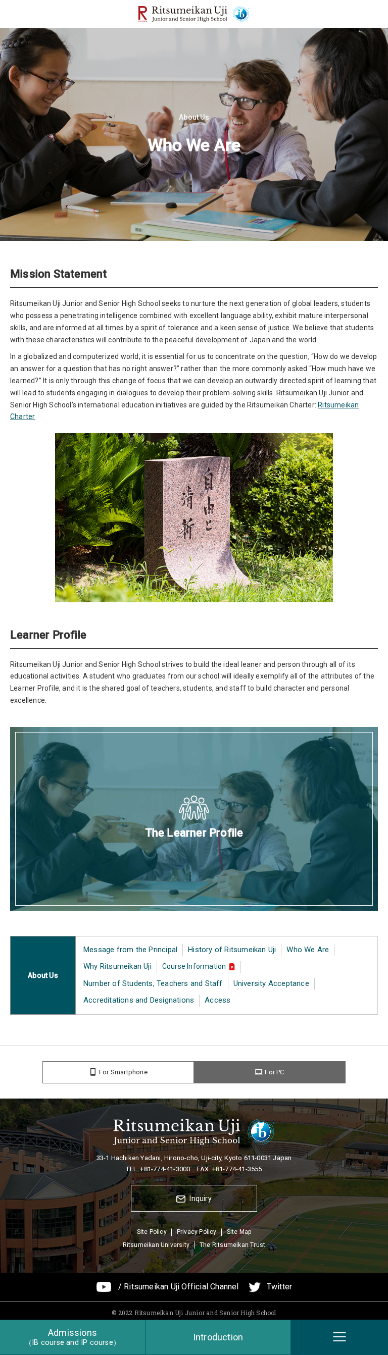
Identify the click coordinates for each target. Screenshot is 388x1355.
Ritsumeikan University (156, 1244)
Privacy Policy (197, 1231)
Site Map (239, 1231)
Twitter (279, 1287)
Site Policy (152, 1231)
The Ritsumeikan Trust (232, 1244)
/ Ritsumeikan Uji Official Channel (178, 1287)
